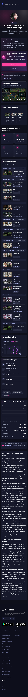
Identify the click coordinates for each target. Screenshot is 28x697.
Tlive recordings (5, 644)
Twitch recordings (6, 632)
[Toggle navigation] (3, 6)
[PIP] (22, 100)
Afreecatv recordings (7, 641)
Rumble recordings (6, 677)
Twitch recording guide (11, 445)
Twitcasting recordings (7, 666)
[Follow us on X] (8, 619)
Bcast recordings (6, 646)
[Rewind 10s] (6, 100)
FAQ (3, 687)
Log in (14, 68)
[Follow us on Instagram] (10, 619)
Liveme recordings (6, 657)
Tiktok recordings (6, 630)
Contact (4, 689)
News (3, 684)
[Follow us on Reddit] (13, 619)
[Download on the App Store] (21, 624)
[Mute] (14, 100)
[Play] (4, 100)
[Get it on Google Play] (8, 624)
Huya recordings (6, 674)
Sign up (14, 64)
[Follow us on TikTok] (5, 619)
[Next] (25, 118)
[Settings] (19, 100)
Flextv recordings (6, 663)
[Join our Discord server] (3, 619)
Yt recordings (5, 652)
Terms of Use (18, 630)
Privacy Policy (18, 632)
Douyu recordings (6, 671)
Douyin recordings (6, 635)
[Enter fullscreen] (24, 100)
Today (4, 341)
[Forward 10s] (9, 100)
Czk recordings (5, 649)
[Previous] (3, 118)
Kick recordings (5, 638)
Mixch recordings (6, 660)
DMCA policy (18, 635)
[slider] (11, 99)
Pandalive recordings (7, 655)
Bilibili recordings (6, 668)
